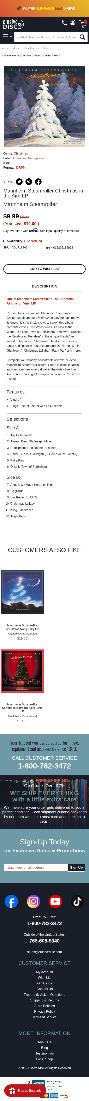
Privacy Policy (44, 1011)
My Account (44, 972)
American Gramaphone (28, 158)
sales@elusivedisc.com (44, 952)
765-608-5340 (44, 941)
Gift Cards (44, 983)
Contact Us (44, 989)
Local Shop (44, 1059)
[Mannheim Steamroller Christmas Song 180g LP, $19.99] (22, 592)
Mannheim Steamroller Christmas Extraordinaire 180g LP (22, 708)
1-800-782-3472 (44, 766)
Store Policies (44, 1006)
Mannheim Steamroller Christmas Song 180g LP (22, 627)
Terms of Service (44, 1017)
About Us (44, 1042)
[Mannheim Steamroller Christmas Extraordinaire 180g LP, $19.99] (22, 671)
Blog (44, 1048)
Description (44, 286)
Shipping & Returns (44, 1000)
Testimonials (44, 1053)
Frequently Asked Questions (44, 994)
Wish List (44, 977)
